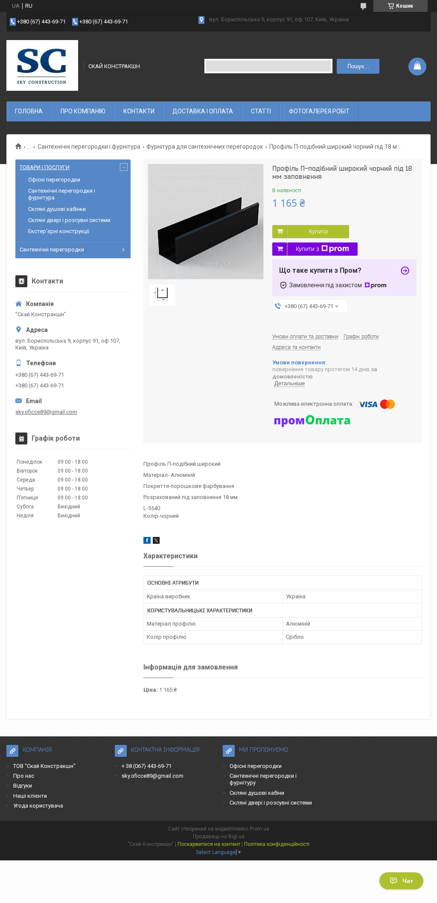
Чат (407, 880)
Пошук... (358, 66)
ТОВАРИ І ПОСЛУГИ (45, 167)
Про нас (23, 776)
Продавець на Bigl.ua (219, 837)
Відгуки (22, 785)
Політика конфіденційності (276, 844)
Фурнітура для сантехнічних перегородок (204, 146)
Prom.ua (259, 829)
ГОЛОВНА (29, 111)
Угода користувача (38, 805)
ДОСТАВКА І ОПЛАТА (202, 111)
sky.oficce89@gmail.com (46, 412)
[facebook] (147, 542)
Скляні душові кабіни (257, 793)
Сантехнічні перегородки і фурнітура (89, 146)
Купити (318, 231)
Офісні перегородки (54, 179)
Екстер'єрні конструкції (58, 231)
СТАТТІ (261, 111)
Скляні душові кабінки (57, 209)
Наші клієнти (30, 796)
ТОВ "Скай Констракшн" (44, 766)
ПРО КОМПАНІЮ (83, 111)
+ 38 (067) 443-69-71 (147, 766)
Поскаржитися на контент (209, 844)
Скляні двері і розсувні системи (69, 220)
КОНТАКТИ (138, 111)
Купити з (307, 248)
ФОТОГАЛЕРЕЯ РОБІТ (319, 111)
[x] (156, 542)
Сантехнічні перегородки (52, 249)
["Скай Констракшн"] (42, 65)
